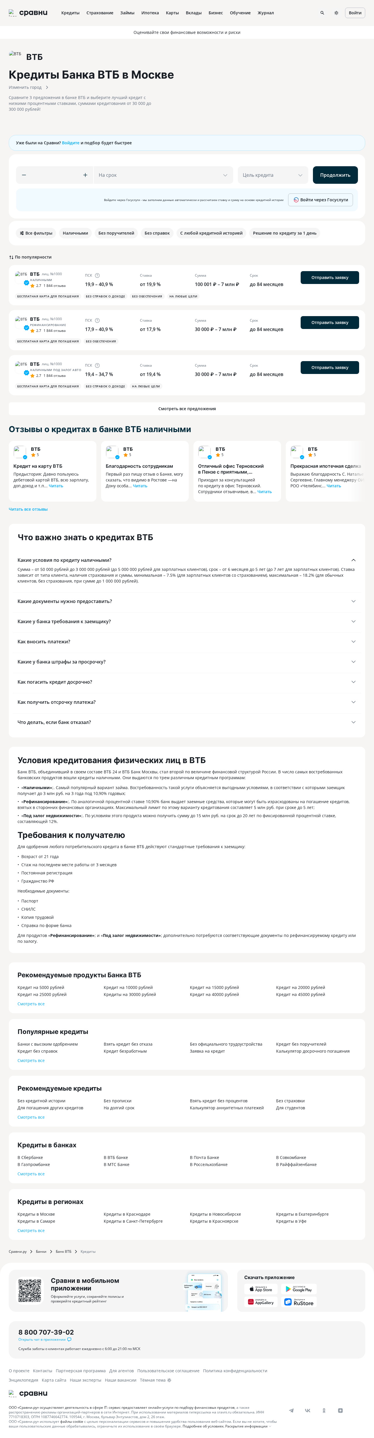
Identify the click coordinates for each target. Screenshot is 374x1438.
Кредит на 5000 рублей (41, 987)
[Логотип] (28, 1393)
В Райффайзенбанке (296, 1164)
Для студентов (290, 1107)
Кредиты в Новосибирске (215, 1214)
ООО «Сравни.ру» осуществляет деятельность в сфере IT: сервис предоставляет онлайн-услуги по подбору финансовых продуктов (122, 1407)
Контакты (42, 1370)
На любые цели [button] (183, 296)
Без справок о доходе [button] (105, 296)
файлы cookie (71, 1421)
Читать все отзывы (28, 509)
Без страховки (290, 1100)
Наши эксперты (85, 1380)
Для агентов (121, 1370)
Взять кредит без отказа (128, 1044)
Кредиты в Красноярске (214, 1221)
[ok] (324, 1410)
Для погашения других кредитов (50, 1107)
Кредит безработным (125, 1051)
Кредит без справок (38, 1051)
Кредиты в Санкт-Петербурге (133, 1221)
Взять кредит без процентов (218, 1100)
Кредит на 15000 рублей (214, 987)
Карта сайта (54, 1380)
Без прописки (117, 1100)
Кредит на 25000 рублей (42, 994)
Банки (41, 1251)
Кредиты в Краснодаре (127, 1214)
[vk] (308, 1410)
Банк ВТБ (63, 1251)
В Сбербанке (30, 1157)
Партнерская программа (81, 1370)
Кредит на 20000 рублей (300, 987)
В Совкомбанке (291, 1157)
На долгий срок (119, 1107)
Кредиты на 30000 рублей (130, 994)
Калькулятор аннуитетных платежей (227, 1107)
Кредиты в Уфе (291, 1221)
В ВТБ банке (116, 1157)
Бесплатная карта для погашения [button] (48, 296)
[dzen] (340, 1410)
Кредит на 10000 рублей (128, 987)
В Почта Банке (204, 1157)
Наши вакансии (120, 1380)
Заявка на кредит (207, 1051)
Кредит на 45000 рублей (300, 994)
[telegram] (291, 1410)
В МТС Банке (116, 1164)
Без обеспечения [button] (147, 296)
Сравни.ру (18, 1251)
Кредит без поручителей (301, 1044)
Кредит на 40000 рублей (214, 994)
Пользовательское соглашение (168, 1370)
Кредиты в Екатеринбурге (302, 1214)
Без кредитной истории (41, 1100)
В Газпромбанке (34, 1164)
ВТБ (35, 449)
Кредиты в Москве (36, 1214)
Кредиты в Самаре (36, 1221)
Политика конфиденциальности (235, 1370)
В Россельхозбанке (209, 1164)
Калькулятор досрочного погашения (313, 1051)
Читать (56, 485)
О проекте (19, 1370)
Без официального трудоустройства (226, 1044)
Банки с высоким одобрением (48, 1044)
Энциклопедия (23, 1380)
